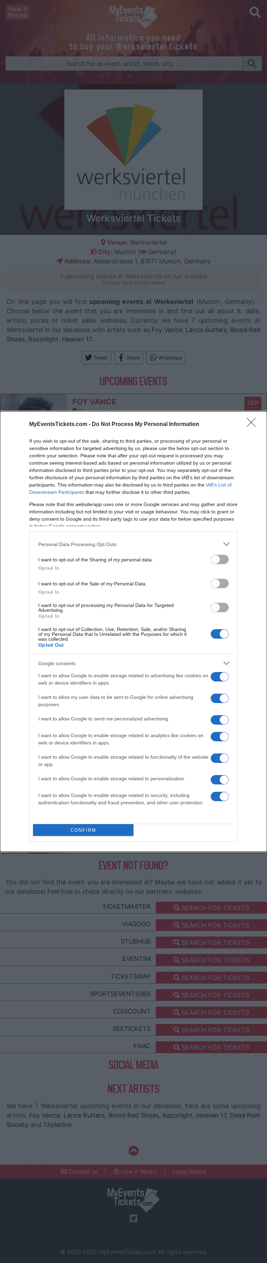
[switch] (220, 559)
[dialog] (133, 631)
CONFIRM (83, 830)
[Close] (253, 424)
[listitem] (133, 544)
